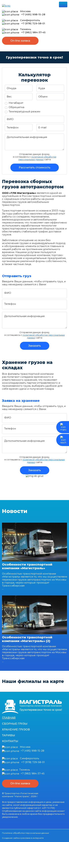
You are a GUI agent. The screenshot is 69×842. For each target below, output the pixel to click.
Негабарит (16, 102)
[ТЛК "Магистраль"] (32, 706)
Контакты (10, 741)
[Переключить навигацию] (63, 4)
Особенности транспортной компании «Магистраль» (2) (27, 639)
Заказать (34, 345)
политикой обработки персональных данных (37, 158)
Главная (9, 717)
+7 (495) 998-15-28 (33, 14)
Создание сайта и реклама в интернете (23, 838)
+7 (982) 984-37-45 (33, 32)
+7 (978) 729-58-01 (33, 23)
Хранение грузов (16, 729)
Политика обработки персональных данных (25, 833)
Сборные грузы (14, 723)
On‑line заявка (20, 40)
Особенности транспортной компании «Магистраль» (27, 566)
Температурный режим (24, 111)
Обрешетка (16, 107)
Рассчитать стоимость (34, 167)
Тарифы (8, 735)
